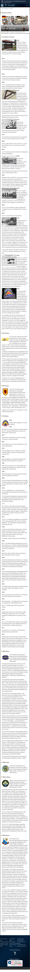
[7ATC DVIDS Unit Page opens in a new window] (15, 952)
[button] (6, 2)
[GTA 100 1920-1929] (15, 23)
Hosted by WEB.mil (14, 959)
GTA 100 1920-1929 (8, 28)
